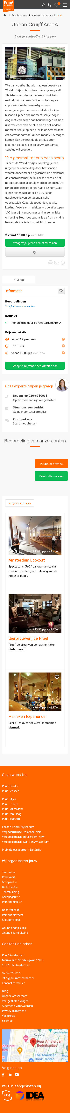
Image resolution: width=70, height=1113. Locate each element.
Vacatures (8, 1015)
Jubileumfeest (11, 920)
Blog (5, 991)
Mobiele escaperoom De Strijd (21, 849)
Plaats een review (51, 464)
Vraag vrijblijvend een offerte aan (35, 243)
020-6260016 (38, 395)
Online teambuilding (15, 932)
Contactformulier (13, 983)
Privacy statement (14, 1011)
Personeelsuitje (12, 902)
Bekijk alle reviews (51, 476)
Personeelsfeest (13, 915)
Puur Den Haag (11, 814)
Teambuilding (10, 892)
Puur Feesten (10, 791)
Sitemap (7, 1020)
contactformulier (35, 411)
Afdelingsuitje (11, 897)
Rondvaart (9, 877)
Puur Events (10, 786)
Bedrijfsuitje (10, 887)
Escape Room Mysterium (18, 827)
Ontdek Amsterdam (14, 996)
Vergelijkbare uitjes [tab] (20, 503)
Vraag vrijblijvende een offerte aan (35, 366)
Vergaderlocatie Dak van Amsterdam (25, 842)
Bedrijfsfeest (10, 910)
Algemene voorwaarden (17, 1006)
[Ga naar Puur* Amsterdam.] (5, 15)
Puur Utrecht (10, 804)
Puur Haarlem (11, 819)
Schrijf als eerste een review (20, 306)
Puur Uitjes (9, 799)
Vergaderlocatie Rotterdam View (23, 837)
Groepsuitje (9, 882)
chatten (32, 423)
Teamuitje (8, 872)
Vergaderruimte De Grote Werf (22, 832)
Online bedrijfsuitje (14, 928)
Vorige (20, 279)
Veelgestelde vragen (15, 1001)
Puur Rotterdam (12, 809)
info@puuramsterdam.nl (18, 978)
